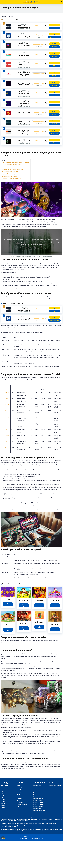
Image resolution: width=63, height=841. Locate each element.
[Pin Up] (8, 57)
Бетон (2, 788)
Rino (55, 143)
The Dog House (7, 625)
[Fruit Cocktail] (39, 619)
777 (2, 815)
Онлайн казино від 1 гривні (55, 791)
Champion (7, 435)
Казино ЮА (3, 797)
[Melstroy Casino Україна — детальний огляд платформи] (8, 86)
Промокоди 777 (36, 814)
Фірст (2, 809)
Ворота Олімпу (20, 792)
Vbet (6, 441)
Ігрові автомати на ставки (55, 785)
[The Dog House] (8, 621)
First (55, 65)
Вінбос (2, 791)
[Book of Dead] (55, 621)
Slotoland (55, 95)
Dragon (55, 114)
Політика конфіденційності (25, 838)
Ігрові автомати (5, 559)
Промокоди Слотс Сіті (38, 802)
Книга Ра (19, 796)
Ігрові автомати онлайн (54, 787)
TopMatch (55, 123)
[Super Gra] (8, 47)
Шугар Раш (19, 806)
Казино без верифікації (54, 789)
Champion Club (55, 27)
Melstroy (55, 85)
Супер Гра (3, 807)
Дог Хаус (19, 794)
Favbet (6, 423)
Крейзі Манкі (20, 798)
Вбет (2, 789)
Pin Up (55, 56)
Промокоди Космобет (38, 796)
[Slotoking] (8, 76)
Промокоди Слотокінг (38, 804)
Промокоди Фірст (37, 808)
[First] (8, 66)
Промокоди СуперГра (38, 806)
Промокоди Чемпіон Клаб (39, 812)
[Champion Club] (8, 28)
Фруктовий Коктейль (22, 804)
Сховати (7, 160)
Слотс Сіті (3, 803)
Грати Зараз (7, 604)
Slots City (7, 392)
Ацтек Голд (19, 787)
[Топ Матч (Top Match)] (8, 124)
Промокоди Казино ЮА (38, 794)
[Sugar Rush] (55, 597)
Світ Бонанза (20, 802)
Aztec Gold (39, 600)
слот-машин (26, 568)
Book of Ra (23, 623)
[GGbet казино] (8, 134)
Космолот (3, 801)
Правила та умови (35, 838)
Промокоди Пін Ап (37, 800)
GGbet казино (55, 133)
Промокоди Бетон (37, 785)
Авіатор (18, 785)
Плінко (18, 800)
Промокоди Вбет (37, 787)
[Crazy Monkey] (24, 597)
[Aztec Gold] (39, 597)
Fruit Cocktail (39, 622)
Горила (2, 795)
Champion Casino (55, 37)
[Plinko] (8, 596)
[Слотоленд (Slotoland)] (8, 95)
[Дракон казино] (8, 115)
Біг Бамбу (19, 791)
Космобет (3, 799)
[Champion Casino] (8, 37)
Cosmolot (7, 398)
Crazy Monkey (23, 600)
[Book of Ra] (24, 620)
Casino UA (55, 105)
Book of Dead (55, 624)
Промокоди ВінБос (37, 789)
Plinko (8, 599)
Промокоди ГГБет (37, 791)
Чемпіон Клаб (4, 811)
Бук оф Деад (20, 789)
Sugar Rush (55, 600)
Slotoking (55, 75)
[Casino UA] (8, 105)
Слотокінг (3, 805)
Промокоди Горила (37, 792)
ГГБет (2, 793)
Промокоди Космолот (38, 798)
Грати (55, 24)
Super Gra (55, 46)
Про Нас (41, 838)
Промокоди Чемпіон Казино (39, 810)
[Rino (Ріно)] (8, 143)
